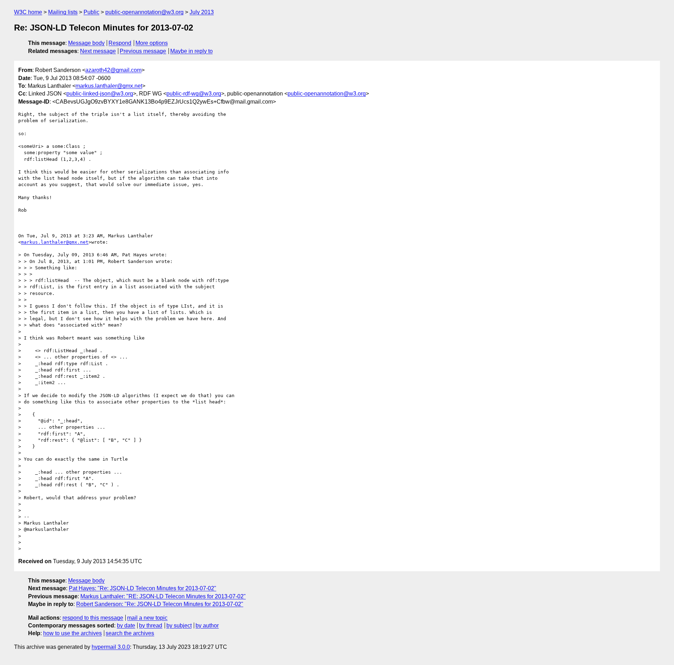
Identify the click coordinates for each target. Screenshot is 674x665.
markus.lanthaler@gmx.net (108, 86)
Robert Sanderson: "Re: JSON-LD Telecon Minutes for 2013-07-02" (159, 604)
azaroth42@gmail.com (113, 70)
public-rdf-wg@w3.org (193, 94)
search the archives (130, 633)
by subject (179, 625)
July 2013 (202, 12)
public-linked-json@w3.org (99, 94)
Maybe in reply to (191, 51)
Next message (98, 51)
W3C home (28, 12)
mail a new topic (147, 618)
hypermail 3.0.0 (111, 647)
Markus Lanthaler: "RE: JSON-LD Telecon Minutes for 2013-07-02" (163, 596)
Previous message (143, 51)
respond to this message (92, 618)
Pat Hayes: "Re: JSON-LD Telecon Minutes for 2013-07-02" (142, 588)
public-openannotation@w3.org (144, 12)
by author (207, 625)
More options (152, 43)
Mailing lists (63, 12)
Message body (86, 43)
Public (91, 12)
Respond (119, 43)
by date (126, 625)
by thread (150, 625)
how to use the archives (72, 633)
